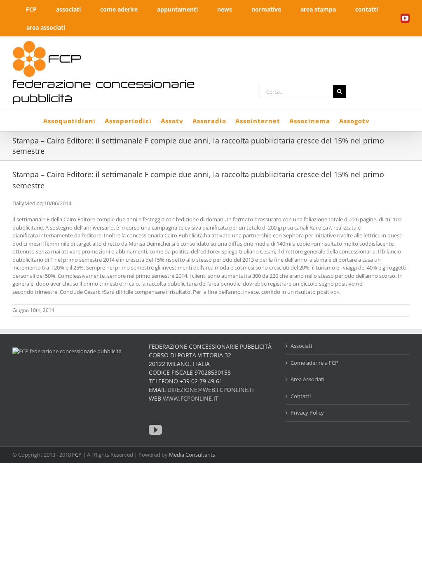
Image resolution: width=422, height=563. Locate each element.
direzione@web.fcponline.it (211, 390)
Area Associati (307, 379)
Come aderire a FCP (314, 362)
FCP (77, 454)
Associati (301, 346)
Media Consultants (192, 454)
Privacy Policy (307, 412)
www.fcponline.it (190, 398)
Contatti (301, 396)
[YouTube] (155, 429)
